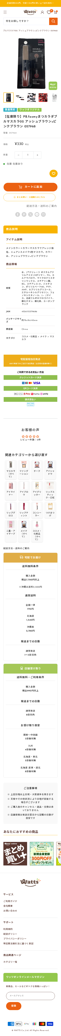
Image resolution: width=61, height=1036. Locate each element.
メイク (43, 337)
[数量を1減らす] (18, 155)
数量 (5, 155)
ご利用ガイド (10, 901)
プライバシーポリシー (15, 939)
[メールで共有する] (37, 214)
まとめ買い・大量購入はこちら (31, 197)
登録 (13, 1006)
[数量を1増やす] (37, 155)
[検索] (53, 21)
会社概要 (8, 906)
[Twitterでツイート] (30, 214)
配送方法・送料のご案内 (42, 206)
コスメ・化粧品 (29, 337)
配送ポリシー (10, 934)
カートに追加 (33, 187)
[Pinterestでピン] (24, 214)
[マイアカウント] (42, 12)
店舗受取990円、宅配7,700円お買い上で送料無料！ (30, 3)
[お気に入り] (49, 12)
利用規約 (8, 929)
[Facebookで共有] (17, 214)
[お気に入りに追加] (53, 173)
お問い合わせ (10, 911)
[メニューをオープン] (5, 12)
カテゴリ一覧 (10, 962)
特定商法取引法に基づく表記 (18, 944)
